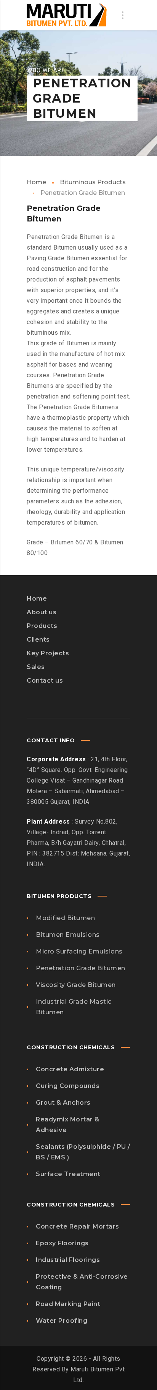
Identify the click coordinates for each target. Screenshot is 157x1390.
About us (41, 612)
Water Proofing (61, 1320)
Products (42, 625)
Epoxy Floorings (62, 1243)
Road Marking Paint (68, 1304)
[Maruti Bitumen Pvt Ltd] (67, 15)
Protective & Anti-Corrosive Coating (82, 1282)
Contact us (45, 680)
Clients (38, 639)
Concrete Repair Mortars (77, 1226)
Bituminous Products (93, 182)
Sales (36, 666)
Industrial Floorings (68, 1259)
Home (36, 182)
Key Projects (48, 653)
